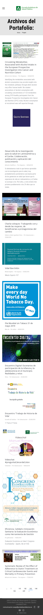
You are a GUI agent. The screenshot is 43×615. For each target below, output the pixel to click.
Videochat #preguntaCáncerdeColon (17, 461)
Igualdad (16, 235)
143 (30, 589)
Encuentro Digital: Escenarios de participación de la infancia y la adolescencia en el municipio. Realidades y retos (20, 369)
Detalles (27, 50)
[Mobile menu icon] (3, 8)
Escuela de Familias (10, 419)
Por (22, 76)
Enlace (15, 50)
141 (20, 589)
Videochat (7, 466)
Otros (20, 235)
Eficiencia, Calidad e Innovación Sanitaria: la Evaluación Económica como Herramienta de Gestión (21, 532)
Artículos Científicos (10, 165)
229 (24, 591)
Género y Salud (9, 235)
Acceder (15, 300)
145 (14, 591)
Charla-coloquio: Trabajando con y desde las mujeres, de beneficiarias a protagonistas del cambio (21, 227)
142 (25, 589)
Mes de (7, 329)
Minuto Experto (9, 272)
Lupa (21, 50)
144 (36, 589)
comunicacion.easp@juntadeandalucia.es (17, 607)
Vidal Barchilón (12, 268)
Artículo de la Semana (11, 76)
